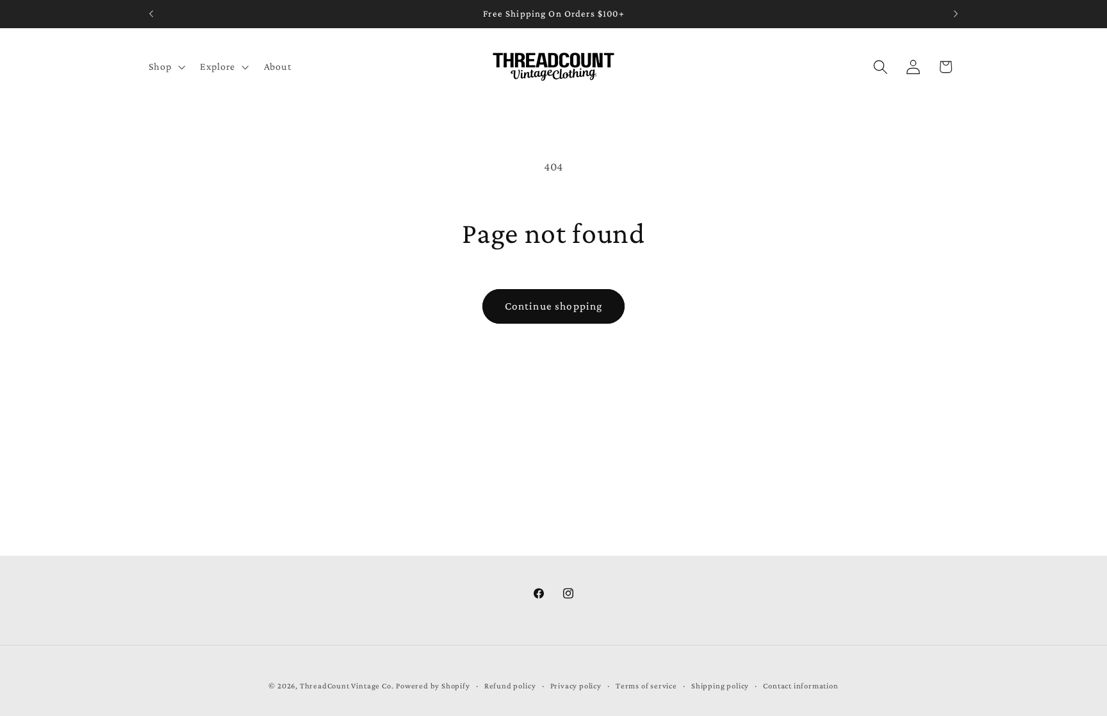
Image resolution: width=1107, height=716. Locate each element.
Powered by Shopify (433, 685)
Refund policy (510, 685)
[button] (166, 66)
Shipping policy (720, 685)
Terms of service (646, 685)
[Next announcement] (956, 14)
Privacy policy (576, 685)
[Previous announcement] (151, 14)
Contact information (800, 685)
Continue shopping (554, 306)
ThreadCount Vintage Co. (347, 685)
